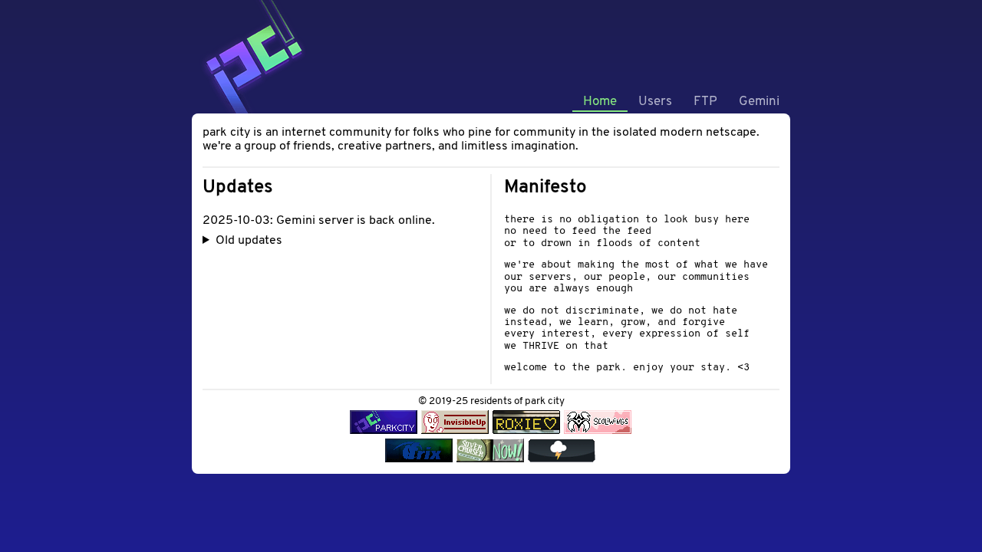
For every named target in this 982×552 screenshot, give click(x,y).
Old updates (249, 241)
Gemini (759, 101)
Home (600, 101)
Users (655, 101)
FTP (705, 101)
